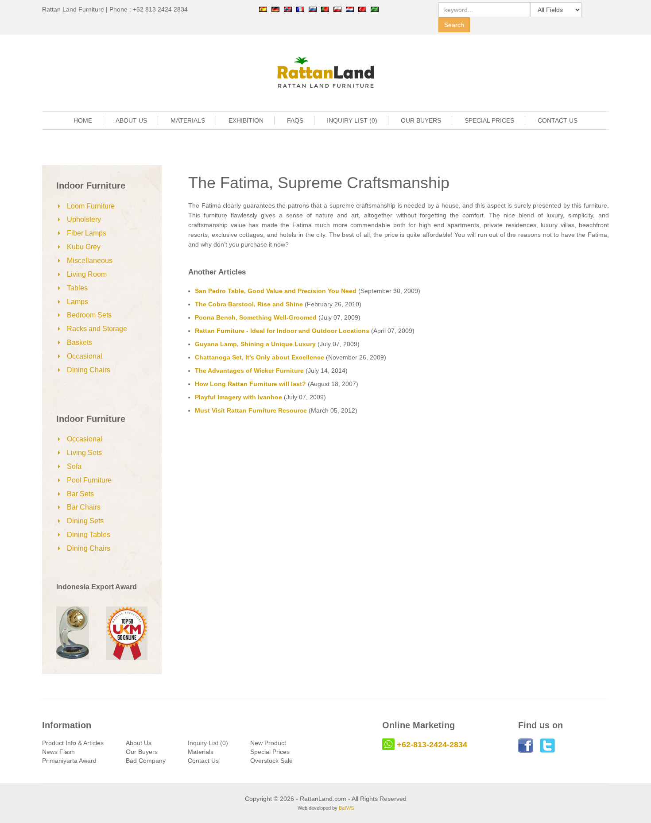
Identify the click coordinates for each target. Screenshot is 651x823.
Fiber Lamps (86, 233)
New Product (268, 742)
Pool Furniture (89, 480)
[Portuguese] (325, 8)
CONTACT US (557, 120)
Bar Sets (80, 494)
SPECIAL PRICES (489, 120)
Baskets (79, 342)
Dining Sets (85, 521)
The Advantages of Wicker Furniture (249, 370)
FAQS (295, 120)
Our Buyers (142, 751)
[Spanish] (263, 8)
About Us (138, 742)
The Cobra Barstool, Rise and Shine (249, 304)
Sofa (74, 466)
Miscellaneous (89, 260)
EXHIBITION (246, 120)
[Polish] (337, 8)
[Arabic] (375, 8)
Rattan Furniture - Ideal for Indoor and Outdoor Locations (282, 330)
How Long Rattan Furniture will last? (250, 383)
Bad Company (146, 760)
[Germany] (275, 8)
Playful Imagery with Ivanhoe (238, 397)
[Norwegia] (288, 8)
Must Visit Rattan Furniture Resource (251, 410)
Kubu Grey (84, 247)
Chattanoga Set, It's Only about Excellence (259, 357)
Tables (77, 288)
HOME (83, 120)
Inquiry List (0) (208, 742)
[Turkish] (362, 8)
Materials (200, 751)
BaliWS (346, 808)
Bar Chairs (84, 507)
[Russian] (313, 8)
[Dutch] (350, 8)
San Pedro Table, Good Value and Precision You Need (275, 290)
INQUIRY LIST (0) (352, 120)
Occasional (84, 356)
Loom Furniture (91, 206)
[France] (300, 8)
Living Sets (84, 452)
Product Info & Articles (73, 742)
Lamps (77, 301)
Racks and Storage (97, 328)
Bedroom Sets (89, 315)
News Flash (58, 751)
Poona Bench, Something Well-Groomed (256, 317)
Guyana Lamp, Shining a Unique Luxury (255, 344)
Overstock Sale (271, 760)
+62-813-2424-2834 (432, 744)
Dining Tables (88, 534)
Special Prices (270, 751)
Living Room (87, 274)
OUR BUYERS (421, 120)
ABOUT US (131, 120)
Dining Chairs (88, 370)
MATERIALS (187, 120)
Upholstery (84, 219)
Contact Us (203, 760)
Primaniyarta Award (69, 760)
